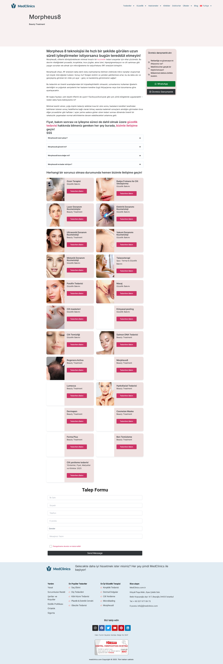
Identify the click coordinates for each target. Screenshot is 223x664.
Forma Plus (72, 437)
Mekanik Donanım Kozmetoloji (76, 259)
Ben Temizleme (124, 437)
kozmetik (101, 59)
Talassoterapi (123, 258)
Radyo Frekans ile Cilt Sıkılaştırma (127, 182)
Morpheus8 (122, 360)
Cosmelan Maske (125, 411)
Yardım (51, 584)
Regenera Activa (75, 360)
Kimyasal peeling (125, 309)
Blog (196, 5)
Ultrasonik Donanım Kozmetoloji (77, 233)
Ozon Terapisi (74, 181)
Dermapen (72, 411)
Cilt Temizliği (73, 335)
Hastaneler (153, 5)
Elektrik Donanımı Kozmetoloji (125, 208)
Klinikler (166, 5)
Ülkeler (186, 5)
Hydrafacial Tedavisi (126, 386)
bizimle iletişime (127, 125)
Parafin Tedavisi (75, 283)
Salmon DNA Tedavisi (127, 335)
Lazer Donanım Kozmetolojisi (74, 208)
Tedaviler (127, 5)
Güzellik (139, 5)
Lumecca (71, 386)
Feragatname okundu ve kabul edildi (67, 546)
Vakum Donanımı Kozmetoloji (124, 233)
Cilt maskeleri (74, 309)
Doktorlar (176, 5)
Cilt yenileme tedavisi (78, 462)
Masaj (119, 283)
